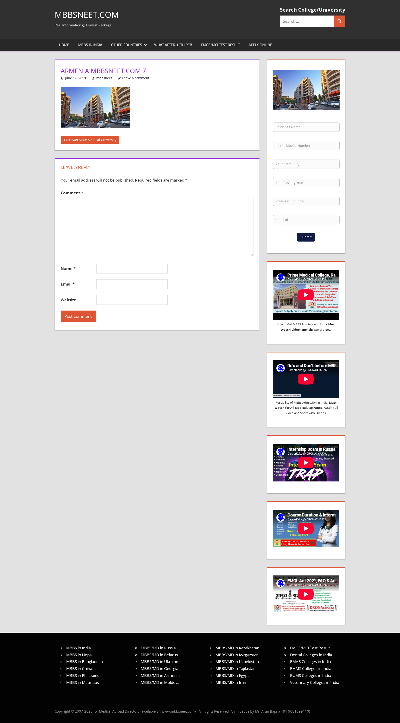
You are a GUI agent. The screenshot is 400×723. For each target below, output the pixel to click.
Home (64, 44)
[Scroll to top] (392, 715)
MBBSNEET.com (87, 14)
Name (68, 268)
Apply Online (260, 44)
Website (68, 299)
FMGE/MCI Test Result (220, 44)
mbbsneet (104, 78)
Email (68, 284)
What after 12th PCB (173, 44)
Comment (72, 192)
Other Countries (126, 44)
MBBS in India (90, 44)
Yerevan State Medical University (90, 140)
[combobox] (278, 145)
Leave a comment (135, 78)
